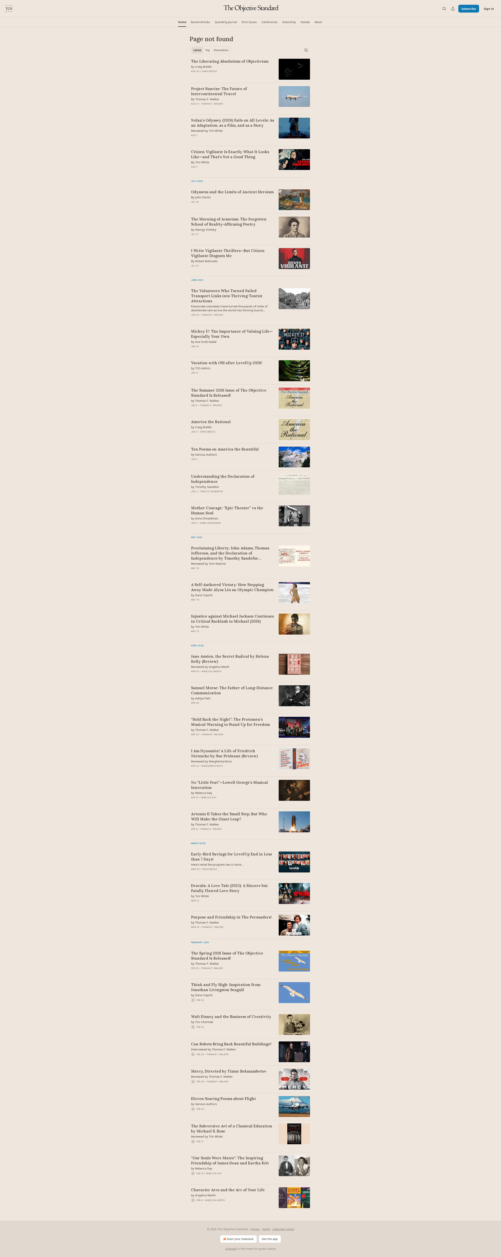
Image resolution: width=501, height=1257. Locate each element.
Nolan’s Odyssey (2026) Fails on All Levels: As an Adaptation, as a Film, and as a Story (232, 123)
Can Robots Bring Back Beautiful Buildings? (231, 1044)
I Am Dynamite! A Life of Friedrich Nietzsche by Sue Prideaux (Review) (224, 753)
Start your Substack (240, 1239)
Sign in (489, 9)
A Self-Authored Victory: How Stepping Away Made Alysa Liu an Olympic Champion (232, 587)
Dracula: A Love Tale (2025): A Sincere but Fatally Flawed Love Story (229, 888)
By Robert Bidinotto (204, 261)
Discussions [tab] (221, 50)
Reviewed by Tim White (207, 131)
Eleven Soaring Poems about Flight (223, 1098)
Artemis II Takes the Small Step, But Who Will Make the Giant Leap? (229, 816)
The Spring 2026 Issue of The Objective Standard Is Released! (227, 956)
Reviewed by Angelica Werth (210, 667)
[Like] (193, 1086)
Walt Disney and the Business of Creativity (231, 1016)
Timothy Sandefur (211, 491)
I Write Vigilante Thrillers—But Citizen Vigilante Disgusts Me (228, 253)
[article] (250, 69)
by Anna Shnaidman (204, 518)
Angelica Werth (211, 671)
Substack (231, 1249)
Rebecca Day (209, 797)
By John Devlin (201, 197)
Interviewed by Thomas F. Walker (213, 1049)
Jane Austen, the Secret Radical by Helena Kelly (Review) (230, 659)
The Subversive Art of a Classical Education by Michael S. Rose (231, 1128)
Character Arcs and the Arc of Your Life (228, 1189)
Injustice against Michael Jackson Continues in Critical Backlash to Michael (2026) (232, 619)
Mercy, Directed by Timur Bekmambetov (229, 1071)
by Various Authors (204, 454)
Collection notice (283, 1229)
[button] (182, 22)
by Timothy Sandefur (205, 487)
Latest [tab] (197, 50)
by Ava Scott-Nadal (203, 342)
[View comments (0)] (220, 109)
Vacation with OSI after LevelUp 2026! (226, 362)
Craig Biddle (209, 71)
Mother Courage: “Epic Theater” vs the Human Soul (227, 510)
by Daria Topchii (202, 595)
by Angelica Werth (203, 1195)
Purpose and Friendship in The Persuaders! (231, 917)
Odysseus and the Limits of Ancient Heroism (232, 192)
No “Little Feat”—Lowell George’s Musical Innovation (229, 785)
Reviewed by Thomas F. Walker (212, 1076)
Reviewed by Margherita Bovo (211, 761)
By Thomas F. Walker (205, 99)
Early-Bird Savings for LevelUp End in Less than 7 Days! (231, 856)
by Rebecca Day (201, 793)
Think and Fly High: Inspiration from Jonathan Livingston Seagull (225, 987)
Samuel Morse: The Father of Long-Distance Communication (232, 690)
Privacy (255, 1229)
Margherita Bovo (212, 766)
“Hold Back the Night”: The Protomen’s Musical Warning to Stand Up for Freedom (230, 722)
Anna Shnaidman (210, 523)
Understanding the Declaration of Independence (222, 479)
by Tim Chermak (202, 1022)
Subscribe (468, 9)
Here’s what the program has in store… (217, 864)
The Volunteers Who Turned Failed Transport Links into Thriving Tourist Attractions (226, 295)
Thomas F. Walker (212, 103)
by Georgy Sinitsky (203, 229)
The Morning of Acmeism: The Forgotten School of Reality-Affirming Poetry (229, 222)
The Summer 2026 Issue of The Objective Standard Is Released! (228, 393)
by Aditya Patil (200, 698)
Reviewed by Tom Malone (208, 563)
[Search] (444, 9)
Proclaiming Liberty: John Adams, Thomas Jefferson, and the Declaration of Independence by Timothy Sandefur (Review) (230, 553)
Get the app (270, 1239)
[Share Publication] (453, 9)
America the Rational (211, 421)
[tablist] (211, 50)
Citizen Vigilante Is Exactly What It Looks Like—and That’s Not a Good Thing (230, 154)
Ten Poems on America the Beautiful (225, 449)
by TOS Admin (200, 368)
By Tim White (200, 162)
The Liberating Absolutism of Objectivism (230, 61)
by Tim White (200, 626)
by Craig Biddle (201, 67)
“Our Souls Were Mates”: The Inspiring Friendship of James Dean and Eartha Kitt (230, 1160)
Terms (266, 1229)
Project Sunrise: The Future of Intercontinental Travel (219, 91)
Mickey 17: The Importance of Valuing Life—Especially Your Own (232, 334)
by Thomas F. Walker (205, 401)
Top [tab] (207, 50)
